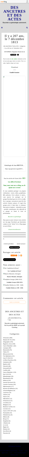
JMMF (15, 325)
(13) (7, 398)
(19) (9, 382)
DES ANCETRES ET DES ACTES (14, 13)
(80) (7, 348)
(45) (7, 368)
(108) (9, 344)
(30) (8, 376)
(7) (6, 419)
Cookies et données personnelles (20, 452)
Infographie (14, 51)
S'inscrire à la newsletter (9, 259)
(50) (9, 360)
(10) (9, 411)
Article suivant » (21, 244)
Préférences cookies (14, 454)
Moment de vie (21, 51)
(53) (8, 356)
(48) (7, 366)
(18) (9, 384)
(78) (7, 350)
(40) (6, 370)
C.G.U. (11, 452)
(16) (10, 388)
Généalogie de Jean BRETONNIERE (14, 165)
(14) (9, 390)
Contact (26, 450)
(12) (6, 408)
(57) (6, 352)
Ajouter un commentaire (15, 302)
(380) (7, 338)
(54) (8, 354)
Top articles (21, 450)
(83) (9, 346)
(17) (8, 386)
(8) (6, 417)
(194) (8, 342)
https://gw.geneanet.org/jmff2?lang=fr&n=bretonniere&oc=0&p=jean (14, 169)
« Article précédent (8, 244)
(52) (8, 358)
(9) (7, 415)
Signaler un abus (5, 452)
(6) (6, 421)
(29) (8, 378)
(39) (9, 372)
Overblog (18, 446)
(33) (7, 374)
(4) (6, 423)
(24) (7, 380)
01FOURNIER (7, 51)
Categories (22, 46)
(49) (7, 362)
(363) (9, 340)
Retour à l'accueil (14, 247)
